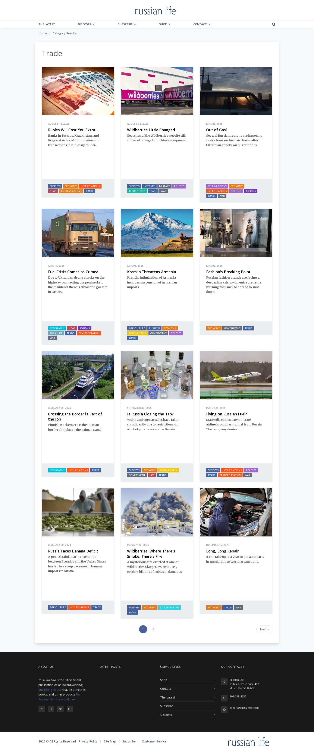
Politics (179, 186)
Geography (57, 328)
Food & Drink (137, 333)
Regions (250, 191)
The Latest (46, 24)
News (53, 191)
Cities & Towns (217, 186)
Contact (200, 24)
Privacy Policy (88, 741)
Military (164, 186)
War (163, 191)
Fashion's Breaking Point (228, 271)
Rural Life (56, 333)
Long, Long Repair (222, 551)
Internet (149, 186)
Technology (137, 191)
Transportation (89, 333)
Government (158, 333)
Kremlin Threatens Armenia (151, 271)
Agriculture (137, 328)
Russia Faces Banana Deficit (73, 551)
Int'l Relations (90, 186)
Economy (71, 186)
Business (55, 186)
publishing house (50, 690)
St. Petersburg (169, 607)
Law (152, 475)
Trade (89, 191)
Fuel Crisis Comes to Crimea (73, 271)
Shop (163, 24)
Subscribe (125, 24)
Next (263, 629)
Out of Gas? (216, 129)
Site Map (110, 741)
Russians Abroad (71, 191)
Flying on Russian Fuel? (226, 413)
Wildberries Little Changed (151, 129)
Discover (84, 24)
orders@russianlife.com (244, 708)
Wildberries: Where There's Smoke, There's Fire (151, 553)
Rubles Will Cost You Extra (71, 129)
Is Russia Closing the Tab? (150, 413)
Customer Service (154, 741)
